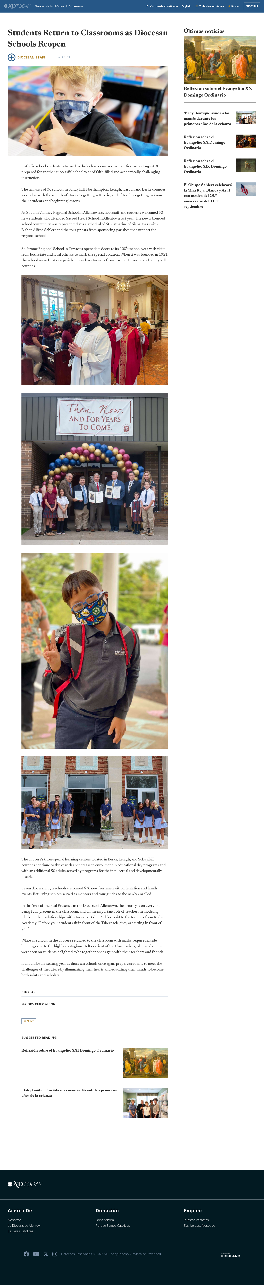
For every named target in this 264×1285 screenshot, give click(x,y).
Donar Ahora (105, 1220)
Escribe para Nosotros (199, 1225)
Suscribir (252, 6)
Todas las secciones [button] (211, 6)
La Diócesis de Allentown (25, 1225)
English (186, 6)
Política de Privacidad (146, 1254)
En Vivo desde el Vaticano (162, 6)
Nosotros (14, 1220)
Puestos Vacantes (196, 1220)
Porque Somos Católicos (113, 1225)
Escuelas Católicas (20, 1231)
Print (30, 1021)
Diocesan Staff (31, 57)
